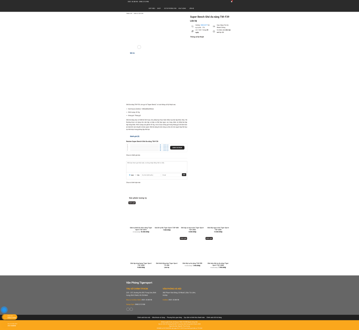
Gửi (184, 174)
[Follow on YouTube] (223, 1)
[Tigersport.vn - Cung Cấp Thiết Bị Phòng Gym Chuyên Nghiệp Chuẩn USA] (134, 7)
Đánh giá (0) (134, 136)
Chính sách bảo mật (143, 317)
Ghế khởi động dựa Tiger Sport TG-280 (166, 264)
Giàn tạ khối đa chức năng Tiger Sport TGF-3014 (141, 229)
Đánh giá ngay (177, 147)
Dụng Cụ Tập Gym (138, 13)
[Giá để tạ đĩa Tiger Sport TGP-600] (167, 213)
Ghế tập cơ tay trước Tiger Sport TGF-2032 (192, 229)
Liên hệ (191, 8)
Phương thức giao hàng (174, 317)
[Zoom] (139, 47)
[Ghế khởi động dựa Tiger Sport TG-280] (167, 249)
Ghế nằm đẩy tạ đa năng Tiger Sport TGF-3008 (218, 264)
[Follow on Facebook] (221, 1)
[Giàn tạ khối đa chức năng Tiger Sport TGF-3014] (141, 213)
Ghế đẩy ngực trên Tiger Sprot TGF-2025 (218, 229)
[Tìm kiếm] (227, 1)
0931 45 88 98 (147, 300)
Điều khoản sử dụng (158, 317)
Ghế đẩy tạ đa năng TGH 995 (192, 263)
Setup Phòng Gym (170, 8)
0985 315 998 (140, 304)
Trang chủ (129, 13)
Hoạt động (182, 8)
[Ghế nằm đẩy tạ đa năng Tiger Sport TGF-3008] (218, 249)
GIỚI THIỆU (152, 8)
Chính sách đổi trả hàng (214, 317)
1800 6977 (204, 25)
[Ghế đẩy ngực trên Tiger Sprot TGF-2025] (218, 213)
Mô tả (132, 53)
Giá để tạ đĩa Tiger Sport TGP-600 (167, 228)
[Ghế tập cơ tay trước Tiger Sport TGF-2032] (192, 213)
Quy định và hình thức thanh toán (194, 317)
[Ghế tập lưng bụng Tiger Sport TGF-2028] (141, 249)
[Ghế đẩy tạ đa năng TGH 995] (192, 249)
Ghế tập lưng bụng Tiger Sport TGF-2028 (141, 264)
